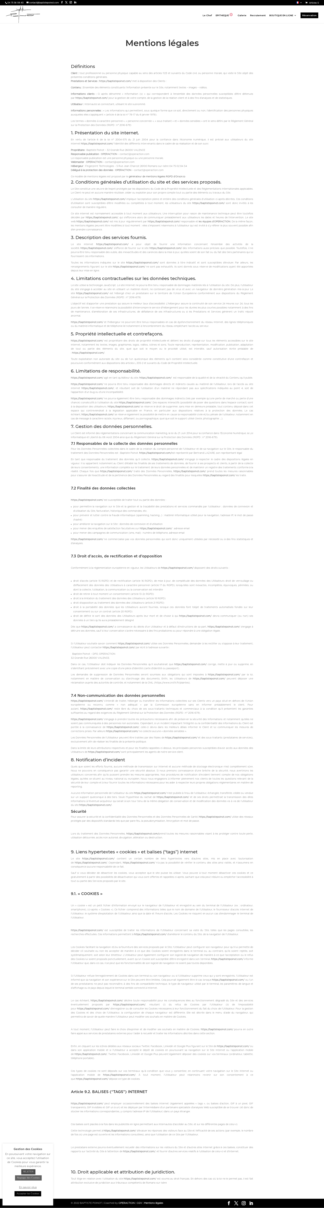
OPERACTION (109, 154)
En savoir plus (28, 1187)
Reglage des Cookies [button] (28, 1178)
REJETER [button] (28, 1172)
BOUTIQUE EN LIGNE (281, 15)
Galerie (242, 15)
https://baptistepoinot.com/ (115, 81)
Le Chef (207, 15)
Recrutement (258, 15)
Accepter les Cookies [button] (28, 1194)
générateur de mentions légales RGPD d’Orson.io (157, 176)
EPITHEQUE (222, 15)
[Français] (299, 3)
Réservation (309, 15)
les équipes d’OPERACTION (214, 221)
